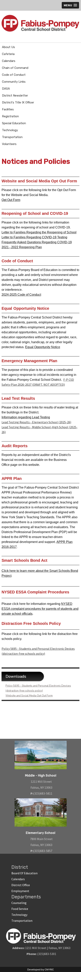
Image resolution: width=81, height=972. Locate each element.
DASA (6, 88)
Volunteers (9, 144)
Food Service (19, 909)
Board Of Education (24, 873)
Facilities (8, 109)
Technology (10, 130)
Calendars (8, 61)
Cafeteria (8, 54)
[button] (70, 5)
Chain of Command (15, 68)
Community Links (14, 81)
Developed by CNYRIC (40, 969)
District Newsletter (15, 95)
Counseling (19, 903)
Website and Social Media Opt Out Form (29, 695)
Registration (10, 116)
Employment (20, 891)
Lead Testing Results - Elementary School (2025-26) (36, 422)
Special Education (14, 123)
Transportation (12, 137)
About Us (8, 47)
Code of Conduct (14, 75)
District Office (20, 885)
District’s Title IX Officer (18, 102)
